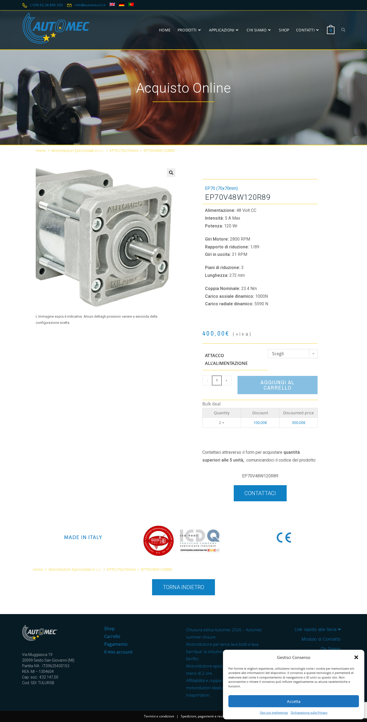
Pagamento (116, 644)
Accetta (293, 701)
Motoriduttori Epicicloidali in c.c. (77, 150)
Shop (109, 629)
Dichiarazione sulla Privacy (309, 712)
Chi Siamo (331, 648)
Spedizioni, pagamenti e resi (202, 716)
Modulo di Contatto (321, 639)
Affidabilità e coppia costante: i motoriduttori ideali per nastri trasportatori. (213, 688)
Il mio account (118, 652)
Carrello (112, 636)
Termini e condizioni (159, 716)
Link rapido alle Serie (316, 629)
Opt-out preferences (274, 712)
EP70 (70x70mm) (124, 150)
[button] (356, 657)
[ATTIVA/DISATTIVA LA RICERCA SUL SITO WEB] (343, 30)
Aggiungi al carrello (277, 385)
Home (41, 150)
